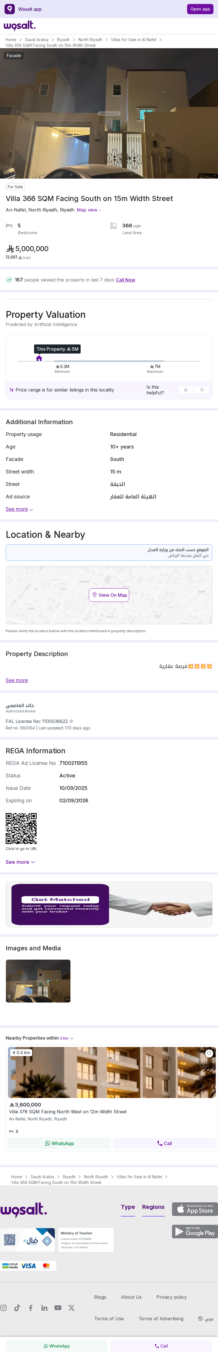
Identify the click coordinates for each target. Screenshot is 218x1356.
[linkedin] (44, 1307)
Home (10, 39)
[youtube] (57, 1307)
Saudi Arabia (37, 39)
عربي (209, 1319)
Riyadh (63, 39)
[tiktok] (17, 1307)
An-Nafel (16, 210)
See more (17, 862)
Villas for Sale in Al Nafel (133, 39)
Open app (200, 9)
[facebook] (30, 1307)
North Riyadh (90, 39)
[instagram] (3, 1307)
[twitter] (71, 1307)
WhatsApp (63, 1143)
